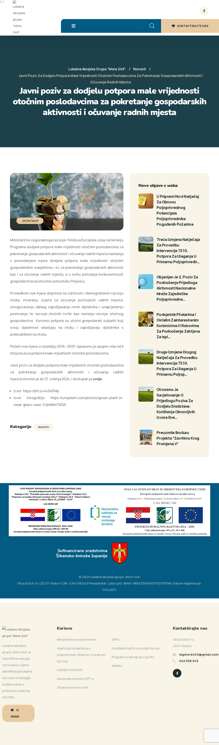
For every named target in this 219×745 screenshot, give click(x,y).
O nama (15, 713)
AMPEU (117, 666)
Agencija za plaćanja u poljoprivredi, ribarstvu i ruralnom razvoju (81, 654)
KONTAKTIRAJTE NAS (192, 26)
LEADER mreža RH (70, 670)
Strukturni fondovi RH (72, 687)
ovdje (97, 379)
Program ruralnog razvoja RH (133, 657)
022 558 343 (188, 661)
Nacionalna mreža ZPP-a (75, 678)
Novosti (43, 427)
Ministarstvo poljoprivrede (76, 639)
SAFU (116, 639)
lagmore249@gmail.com (199, 654)
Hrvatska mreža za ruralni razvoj (135, 648)
